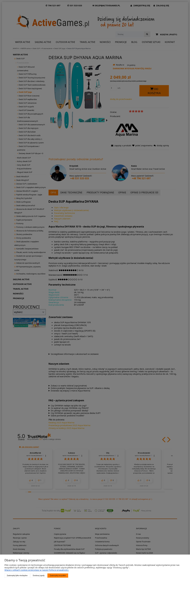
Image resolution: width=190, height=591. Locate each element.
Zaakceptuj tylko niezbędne (17, 576)
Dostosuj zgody (39, 576)
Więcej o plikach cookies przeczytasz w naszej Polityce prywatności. (36, 570)
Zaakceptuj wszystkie (58, 576)
